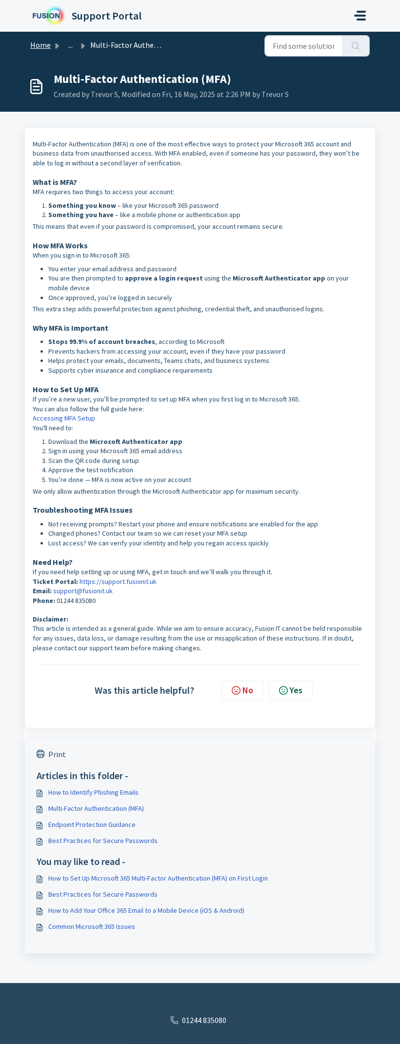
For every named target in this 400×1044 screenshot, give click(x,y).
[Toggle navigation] (360, 15)
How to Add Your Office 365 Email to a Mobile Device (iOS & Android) (146, 910)
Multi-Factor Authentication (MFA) (96, 808)
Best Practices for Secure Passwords (103, 840)
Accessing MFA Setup (64, 418)
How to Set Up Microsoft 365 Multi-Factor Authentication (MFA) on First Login (158, 878)
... (70, 45)
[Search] (356, 46)
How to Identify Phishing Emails (93, 792)
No (247, 690)
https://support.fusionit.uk (118, 581)
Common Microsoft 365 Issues (91, 926)
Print (57, 754)
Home (40, 45)
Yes (296, 690)
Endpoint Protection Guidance (92, 824)
